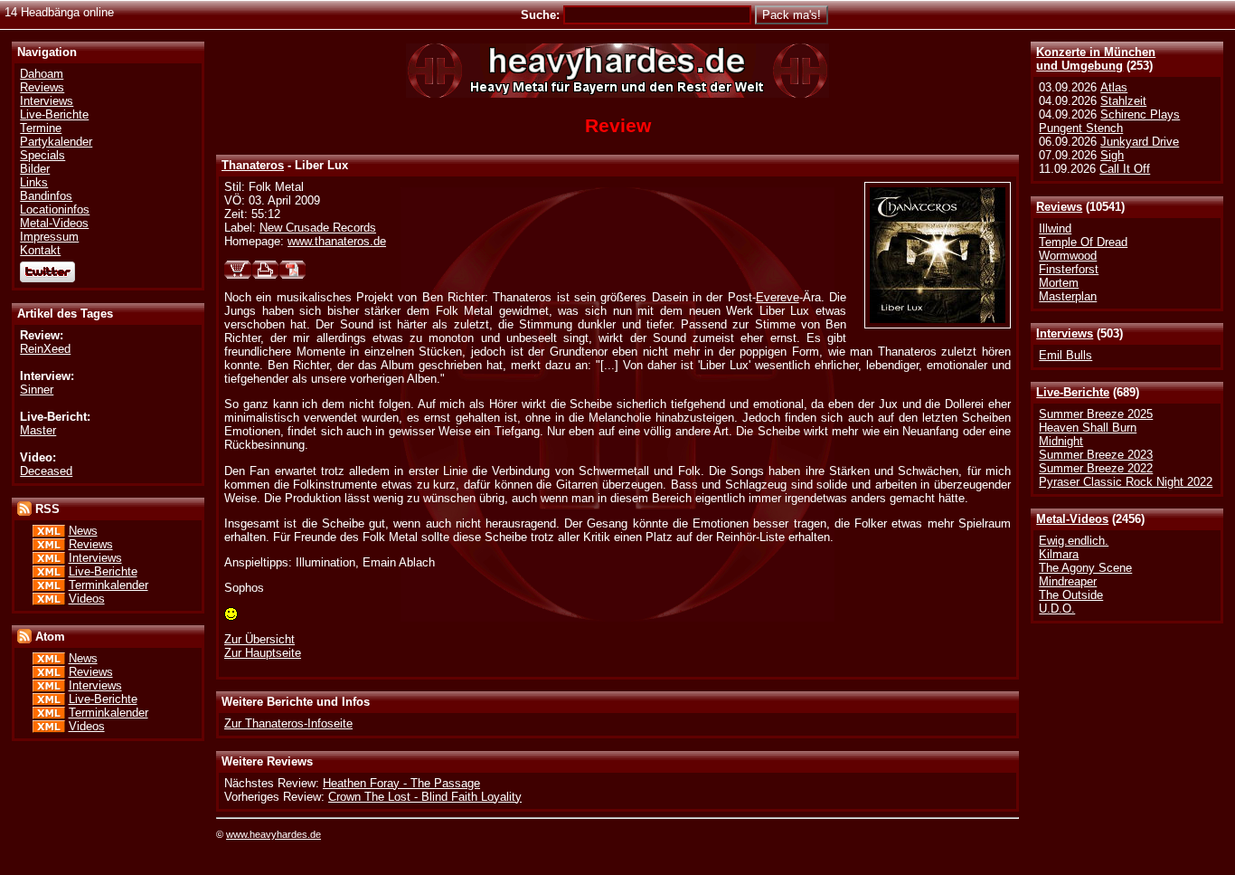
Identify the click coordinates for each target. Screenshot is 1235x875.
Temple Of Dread (1083, 242)
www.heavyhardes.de (273, 834)
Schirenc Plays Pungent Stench (1109, 121)
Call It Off (1124, 169)
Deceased (46, 471)
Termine (40, 128)
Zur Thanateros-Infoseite (288, 723)
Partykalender (56, 141)
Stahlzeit (1123, 101)
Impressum (49, 236)
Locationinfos (55, 209)
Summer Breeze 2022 (1096, 468)
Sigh (1112, 155)
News (83, 530)
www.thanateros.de (337, 241)
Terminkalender (108, 585)
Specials (42, 155)
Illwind (1055, 228)
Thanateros (253, 165)
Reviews (1059, 207)
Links (34, 182)
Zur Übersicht (259, 639)
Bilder (35, 169)
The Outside (1071, 595)
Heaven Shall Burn (1087, 427)
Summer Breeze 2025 (1096, 414)
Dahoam (41, 74)
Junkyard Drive (1139, 141)
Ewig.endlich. (1073, 540)
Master (38, 430)
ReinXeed (45, 349)
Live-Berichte (1072, 392)
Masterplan (1068, 296)
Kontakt (40, 250)
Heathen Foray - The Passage (401, 783)
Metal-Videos (1072, 519)
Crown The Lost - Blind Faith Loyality (425, 797)
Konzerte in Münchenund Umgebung (1095, 58)
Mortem (1059, 283)
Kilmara (1059, 554)
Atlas (1113, 87)
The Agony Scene (1085, 568)
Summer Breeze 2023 (1096, 454)
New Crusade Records (317, 227)
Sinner (36, 389)
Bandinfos (46, 196)
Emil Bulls (1065, 355)
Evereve (777, 297)
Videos (87, 598)
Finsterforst (1068, 269)
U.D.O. (1057, 608)
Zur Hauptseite (262, 653)
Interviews (1064, 333)
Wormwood (1068, 255)
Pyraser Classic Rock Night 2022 (1125, 482)
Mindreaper (1068, 581)
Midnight (1061, 441)
